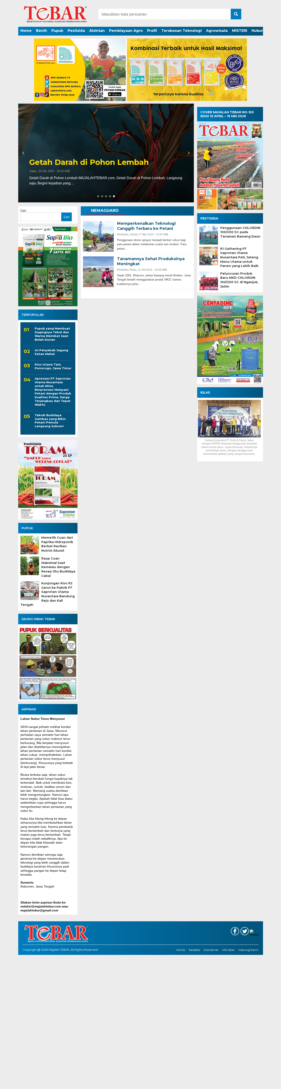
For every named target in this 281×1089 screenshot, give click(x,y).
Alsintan (97, 31)
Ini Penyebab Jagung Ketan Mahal (51, 352)
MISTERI (239, 31)
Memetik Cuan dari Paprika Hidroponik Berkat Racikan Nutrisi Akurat (57, 544)
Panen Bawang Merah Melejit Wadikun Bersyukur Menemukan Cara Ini (105, 158)
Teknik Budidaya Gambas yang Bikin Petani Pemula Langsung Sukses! (50, 420)
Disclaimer (211, 950)
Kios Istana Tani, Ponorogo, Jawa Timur (53, 366)
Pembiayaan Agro (126, 31)
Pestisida (76, 31)
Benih (41, 31)
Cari (23, 210)
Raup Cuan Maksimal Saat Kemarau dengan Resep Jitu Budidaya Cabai (58, 567)
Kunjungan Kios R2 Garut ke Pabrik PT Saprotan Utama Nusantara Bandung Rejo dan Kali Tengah (47, 594)
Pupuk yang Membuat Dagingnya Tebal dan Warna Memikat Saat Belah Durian (52, 334)
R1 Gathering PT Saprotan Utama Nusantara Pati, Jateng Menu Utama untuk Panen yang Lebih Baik (239, 257)
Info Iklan (228, 950)
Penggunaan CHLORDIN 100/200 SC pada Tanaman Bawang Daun (240, 232)
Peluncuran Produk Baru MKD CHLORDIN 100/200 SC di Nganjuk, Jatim (239, 280)
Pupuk (57, 31)
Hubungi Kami (248, 950)
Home (26, 31)
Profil (152, 31)
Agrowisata (217, 31)
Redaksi (194, 950)
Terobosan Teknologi (181, 31)
